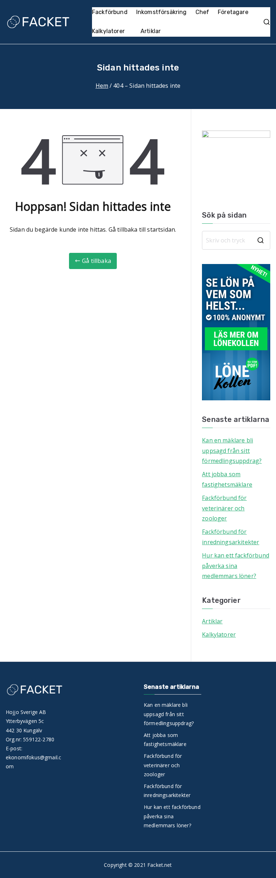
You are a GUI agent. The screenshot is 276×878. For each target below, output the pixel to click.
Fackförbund (110, 12)
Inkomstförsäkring (161, 12)
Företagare (233, 12)
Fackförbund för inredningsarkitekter (230, 537)
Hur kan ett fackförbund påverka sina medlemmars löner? (235, 565)
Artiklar (151, 31)
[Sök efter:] (236, 240)
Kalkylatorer (108, 31)
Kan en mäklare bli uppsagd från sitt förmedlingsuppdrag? (232, 450)
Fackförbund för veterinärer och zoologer (224, 508)
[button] (128, 31)
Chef (203, 12)
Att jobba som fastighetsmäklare (227, 479)
